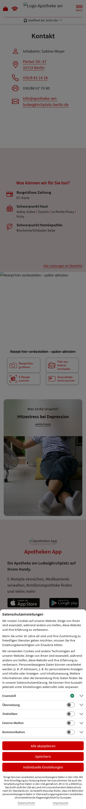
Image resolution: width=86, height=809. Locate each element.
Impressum (60, 803)
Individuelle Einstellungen (43, 767)
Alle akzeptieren (43, 746)
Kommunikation (13, 732)
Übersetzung (11, 705)
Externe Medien (13, 723)
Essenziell (9, 696)
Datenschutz (26, 803)
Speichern (43, 756)
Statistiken (9, 714)
